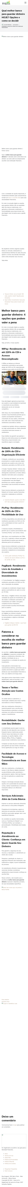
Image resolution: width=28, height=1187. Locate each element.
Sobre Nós (8, 1157)
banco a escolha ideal (14, 197)
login (15, 1125)
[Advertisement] (14, 176)
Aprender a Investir (7, 26)
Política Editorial (9, 1161)
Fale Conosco (8, 1171)
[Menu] (25, 3)
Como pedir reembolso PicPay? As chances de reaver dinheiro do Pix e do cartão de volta (15, 557)
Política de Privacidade (11, 1159)
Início (6, 1153)
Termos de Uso (9, 1155)
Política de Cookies (10, 1163)
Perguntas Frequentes (11, 1169)
